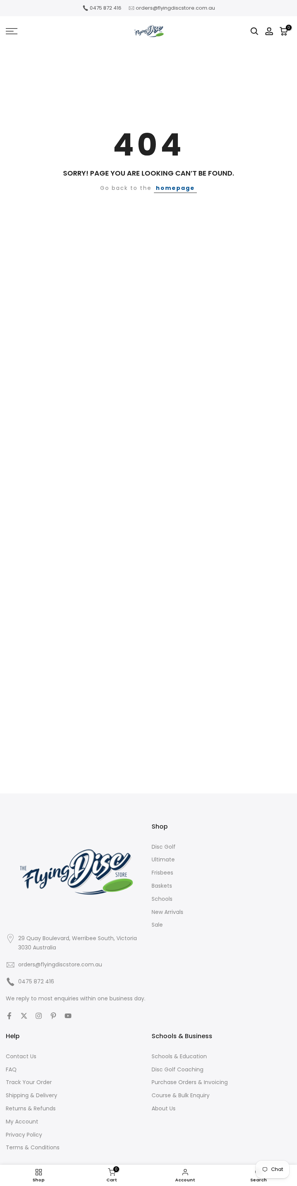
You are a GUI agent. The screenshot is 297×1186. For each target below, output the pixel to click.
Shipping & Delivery (31, 1095)
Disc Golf (164, 847)
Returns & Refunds (31, 1108)
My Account (22, 1121)
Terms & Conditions (33, 1147)
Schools (162, 899)
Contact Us (21, 1056)
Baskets (162, 886)
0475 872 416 (105, 8)
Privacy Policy (24, 1135)
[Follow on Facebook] (9, 1015)
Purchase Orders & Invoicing (190, 1082)
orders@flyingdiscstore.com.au (175, 8)
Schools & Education (179, 1056)
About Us (164, 1108)
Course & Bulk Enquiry (181, 1095)
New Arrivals (167, 912)
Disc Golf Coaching (177, 1069)
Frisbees (162, 872)
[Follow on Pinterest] (53, 1015)
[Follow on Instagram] (38, 1015)
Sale (157, 925)
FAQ (11, 1069)
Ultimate (163, 859)
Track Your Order (29, 1082)
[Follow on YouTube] (68, 1015)
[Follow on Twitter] (23, 1015)
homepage (175, 188)
